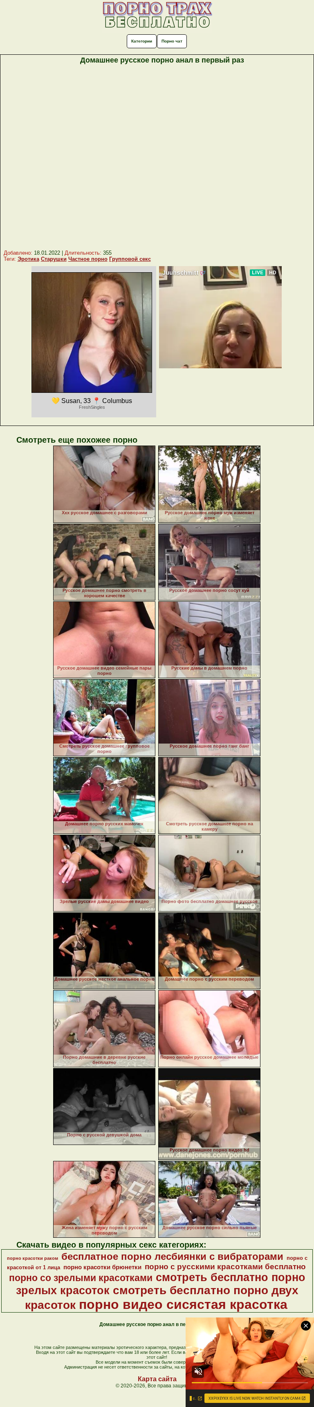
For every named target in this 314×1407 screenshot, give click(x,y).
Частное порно (88, 259)
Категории (141, 41)
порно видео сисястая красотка (183, 1304)
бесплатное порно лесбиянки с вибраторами (172, 1256)
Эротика (28, 259)
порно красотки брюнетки (102, 1267)
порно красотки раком (32, 1258)
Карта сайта (157, 1379)
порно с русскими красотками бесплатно (225, 1266)
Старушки (54, 259)
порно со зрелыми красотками (81, 1278)
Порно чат (171, 41)
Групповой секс (130, 259)
